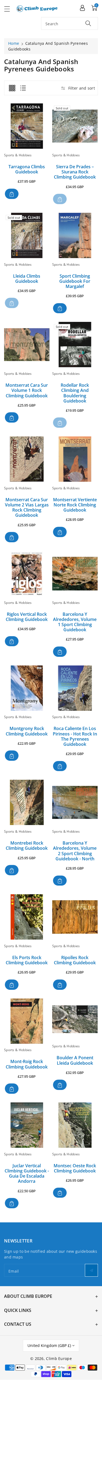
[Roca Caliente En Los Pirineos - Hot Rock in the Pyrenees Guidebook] (75, 688)
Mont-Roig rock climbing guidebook (27, 1064)
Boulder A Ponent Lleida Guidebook (75, 1060)
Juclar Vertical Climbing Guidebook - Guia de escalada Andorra (27, 1173)
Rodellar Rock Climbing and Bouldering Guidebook (75, 393)
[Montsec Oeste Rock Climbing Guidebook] (75, 1125)
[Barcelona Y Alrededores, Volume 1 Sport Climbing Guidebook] (75, 573)
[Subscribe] (91, 1270)
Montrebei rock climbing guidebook (27, 845)
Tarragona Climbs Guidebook (26, 169)
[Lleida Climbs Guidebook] (27, 235)
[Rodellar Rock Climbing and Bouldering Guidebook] (75, 344)
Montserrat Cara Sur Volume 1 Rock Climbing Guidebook (26, 390)
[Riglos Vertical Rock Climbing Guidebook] (27, 573)
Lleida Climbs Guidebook (26, 278)
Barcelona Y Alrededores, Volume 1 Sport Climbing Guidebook (75, 622)
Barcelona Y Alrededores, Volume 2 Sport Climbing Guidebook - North (75, 851)
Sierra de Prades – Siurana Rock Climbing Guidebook (75, 172)
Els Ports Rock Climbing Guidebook (27, 960)
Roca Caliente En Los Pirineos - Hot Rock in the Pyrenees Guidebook (75, 736)
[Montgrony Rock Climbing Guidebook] (27, 688)
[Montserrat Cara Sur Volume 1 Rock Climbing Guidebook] (27, 344)
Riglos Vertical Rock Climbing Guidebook (27, 616)
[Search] (88, 23)
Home (13, 43)
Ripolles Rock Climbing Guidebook (75, 960)
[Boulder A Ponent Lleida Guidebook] (75, 1019)
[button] (9, 8)
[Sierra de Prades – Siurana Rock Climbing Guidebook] (75, 126)
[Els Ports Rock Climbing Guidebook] (27, 917)
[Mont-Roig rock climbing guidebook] (27, 1021)
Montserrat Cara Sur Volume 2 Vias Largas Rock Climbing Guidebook (27, 507)
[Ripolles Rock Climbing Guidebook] (75, 917)
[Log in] (82, 8)
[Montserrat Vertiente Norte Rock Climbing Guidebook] (75, 459)
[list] (23, 88)
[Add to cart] (12, 193)
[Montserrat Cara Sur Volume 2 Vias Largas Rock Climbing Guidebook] (27, 459)
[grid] (12, 88)
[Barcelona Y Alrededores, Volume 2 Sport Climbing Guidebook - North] (75, 802)
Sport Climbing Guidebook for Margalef (74, 281)
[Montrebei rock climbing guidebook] (27, 802)
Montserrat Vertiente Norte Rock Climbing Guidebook (75, 505)
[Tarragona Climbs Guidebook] (27, 126)
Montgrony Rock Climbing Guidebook (27, 731)
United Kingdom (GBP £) (49, 1345)
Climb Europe (59, 1358)
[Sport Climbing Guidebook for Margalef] (75, 235)
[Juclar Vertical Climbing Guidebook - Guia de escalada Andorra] (27, 1125)
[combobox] (69, 23)
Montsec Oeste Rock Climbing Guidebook (75, 1168)
